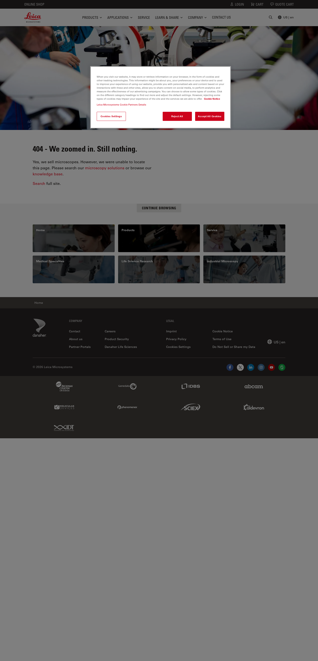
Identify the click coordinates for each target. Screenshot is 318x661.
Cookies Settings (111, 116)
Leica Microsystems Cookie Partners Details (121, 104)
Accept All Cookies (209, 116)
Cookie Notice (212, 98)
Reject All (177, 116)
